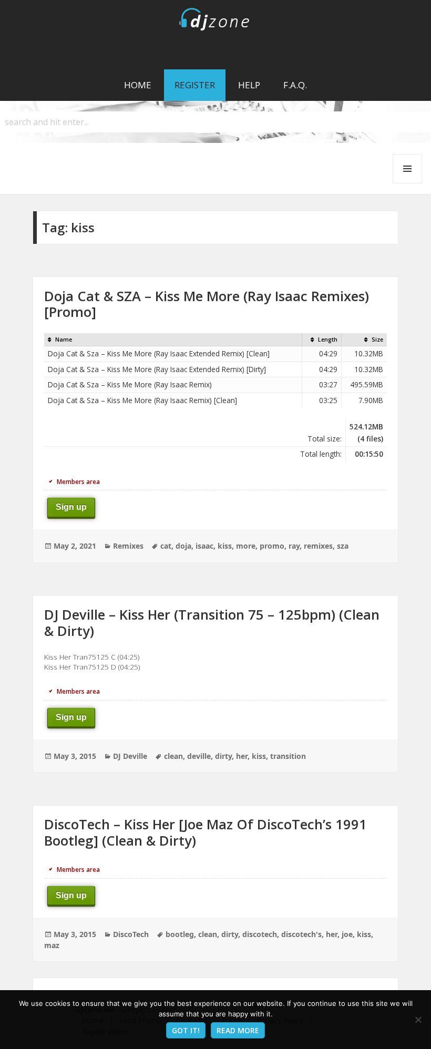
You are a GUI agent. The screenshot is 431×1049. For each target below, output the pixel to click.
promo (272, 546)
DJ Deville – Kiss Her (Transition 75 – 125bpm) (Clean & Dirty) (211, 622)
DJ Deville (130, 756)
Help (249, 85)
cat (165, 546)
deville (199, 756)
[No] (418, 1019)
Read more (238, 1030)
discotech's (301, 934)
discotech (259, 934)
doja (183, 546)
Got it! (186, 1030)
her (242, 756)
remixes (318, 546)
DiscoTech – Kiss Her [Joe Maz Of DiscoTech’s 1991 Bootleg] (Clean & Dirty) (205, 832)
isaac (204, 546)
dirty (223, 756)
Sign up (71, 506)
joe (347, 934)
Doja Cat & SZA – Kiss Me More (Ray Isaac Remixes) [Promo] (206, 304)
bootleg (180, 934)
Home (137, 85)
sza (342, 546)
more (245, 546)
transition (288, 756)
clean (173, 756)
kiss (225, 546)
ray (294, 546)
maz (51, 945)
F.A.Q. (295, 85)
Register (195, 85)
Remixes (128, 546)
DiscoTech (131, 934)
